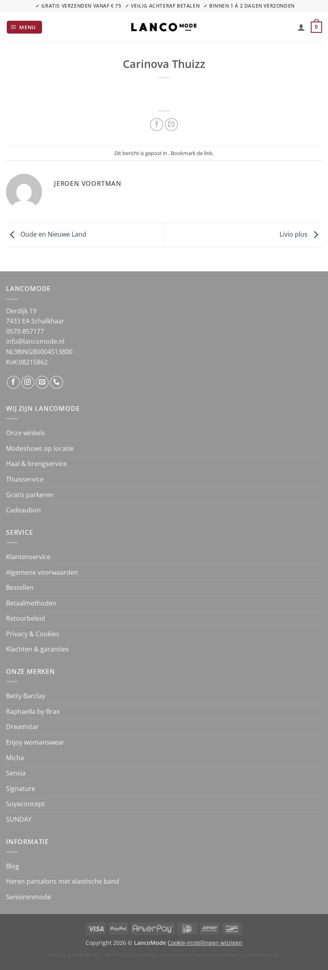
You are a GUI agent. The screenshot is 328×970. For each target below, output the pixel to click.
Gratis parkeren (30, 494)
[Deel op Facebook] (156, 124)
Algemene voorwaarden (42, 572)
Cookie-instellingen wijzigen (205, 942)
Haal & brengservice (36, 463)
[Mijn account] (301, 27)
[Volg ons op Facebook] (13, 382)
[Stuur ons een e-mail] (42, 382)
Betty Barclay (25, 695)
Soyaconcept (25, 803)
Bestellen (20, 587)
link (208, 153)
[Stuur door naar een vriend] (171, 124)
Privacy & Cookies (32, 633)
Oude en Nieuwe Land (52, 234)
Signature (20, 788)
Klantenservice (28, 556)
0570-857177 (25, 331)
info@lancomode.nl (35, 341)
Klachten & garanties (37, 649)
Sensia (16, 773)
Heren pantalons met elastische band (62, 881)
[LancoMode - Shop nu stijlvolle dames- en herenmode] (164, 27)
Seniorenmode (28, 896)
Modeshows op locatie (40, 448)
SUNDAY (19, 819)
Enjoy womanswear (35, 742)
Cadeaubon (23, 510)
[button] (24, 27)
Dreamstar (22, 726)
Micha (15, 757)
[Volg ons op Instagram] (27, 382)
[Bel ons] (56, 382)
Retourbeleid (25, 618)
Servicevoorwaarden (216, 955)
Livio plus (294, 234)
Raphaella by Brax (33, 711)
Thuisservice (25, 479)
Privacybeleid (173, 955)
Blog (12, 866)
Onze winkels (25, 432)
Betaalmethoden (31, 603)
